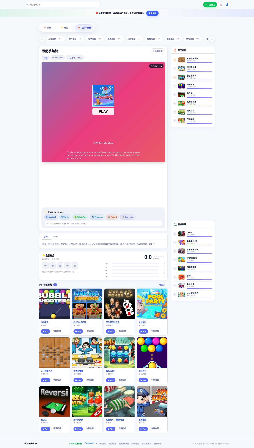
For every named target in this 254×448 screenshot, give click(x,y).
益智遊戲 (55, 39)
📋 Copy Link (128, 217)
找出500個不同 (79, 322)
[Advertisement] (103, 185)
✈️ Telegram (97, 217)
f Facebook (51, 217)
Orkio (189, 232)
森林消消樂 (78, 420)
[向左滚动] (42, 39)
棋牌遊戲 (134, 39)
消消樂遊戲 (124, 444)
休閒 (45, 58)
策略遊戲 (192, 39)
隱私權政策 (146, 444)
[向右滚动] (212, 39)
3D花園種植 (192, 258)
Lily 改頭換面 (192, 293)
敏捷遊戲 (114, 39)
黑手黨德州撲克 (112, 322)
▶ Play (46, 332)
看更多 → (163, 285)
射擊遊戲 (94, 39)
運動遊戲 (173, 39)
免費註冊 (152, 13)
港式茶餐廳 (78, 371)
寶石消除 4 (110, 371)
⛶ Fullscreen (156, 66)
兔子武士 (190, 284)
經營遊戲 (153, 39)
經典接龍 (190, 111)
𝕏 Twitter (65, 217)
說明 (46, 237)
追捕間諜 (142, 420)
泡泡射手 (45, 322)
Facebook (89, 443)
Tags (55, 236)
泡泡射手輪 (191, 267)
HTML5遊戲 (101, 444)
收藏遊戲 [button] (159, 51)
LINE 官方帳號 (75, 444)
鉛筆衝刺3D (192, 241)
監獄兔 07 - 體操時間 (115, 420)
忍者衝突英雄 (192, 250)
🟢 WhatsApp (80, 217)
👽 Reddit (112, 217)
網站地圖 (135, 444)
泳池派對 (142, 322)
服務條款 (158, 444)
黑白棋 (44, 420)
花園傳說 (190, 119)
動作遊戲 (75, 39)
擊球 (189, 276)
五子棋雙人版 (46, 371)
